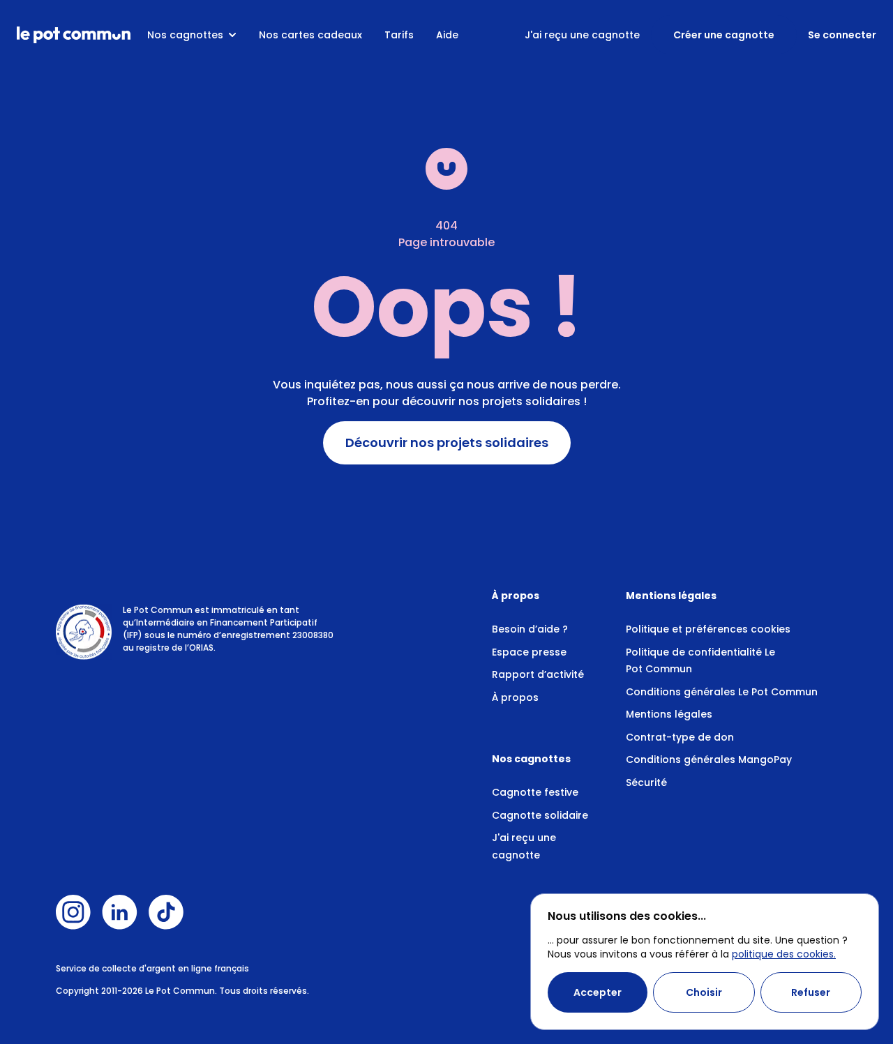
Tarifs (399, 35)
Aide (447, 35)
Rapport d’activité (538, 674)
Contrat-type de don (680, 737)
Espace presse (529, 652)
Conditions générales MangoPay (709, 759)
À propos (515, 697)
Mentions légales (669, 714)
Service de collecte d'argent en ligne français (152, 968)
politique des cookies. (784, 954)
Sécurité (646, 782)
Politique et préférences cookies (708, 629)
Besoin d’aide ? (530, 629)
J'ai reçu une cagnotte (582, 35)
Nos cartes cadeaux (310, 35)
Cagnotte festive (535, 792)
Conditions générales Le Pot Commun (722, 692)
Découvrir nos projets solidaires (446, 442)
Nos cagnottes (185, 35)
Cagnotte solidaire (540, 815)
